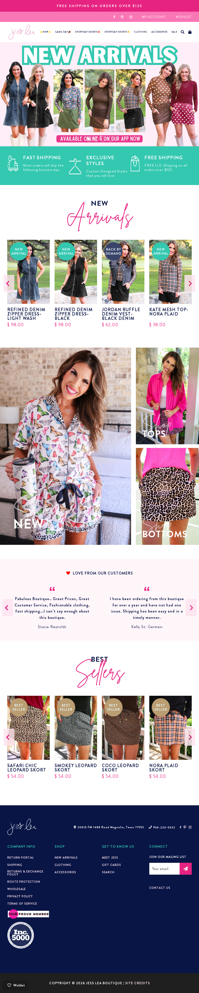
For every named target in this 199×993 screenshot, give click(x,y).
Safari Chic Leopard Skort (26, 767)
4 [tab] (110, 139)
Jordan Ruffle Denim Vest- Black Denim (121, 314)
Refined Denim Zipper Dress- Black (74, 314)
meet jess (110, 857)
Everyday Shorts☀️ (117, 31)
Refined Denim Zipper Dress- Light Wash (26, 314)
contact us (159, 887)
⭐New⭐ (45, 31)
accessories (159, 31)
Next (190, 283)
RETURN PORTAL (20, 857)
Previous (9, 283)
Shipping (14, 864)
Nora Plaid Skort (163, 767)
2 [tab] (95, 139)
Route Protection (23, 881)
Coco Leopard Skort (120, 767)
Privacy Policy (20, 896)
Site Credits (137, 983)
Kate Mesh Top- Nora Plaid (168, 312)
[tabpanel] (99, 94)
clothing (63, 864)
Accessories (65, 872)
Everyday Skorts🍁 (87, 31)
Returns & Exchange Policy (25, 873)
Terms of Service (22, 903)
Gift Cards (111, 864)
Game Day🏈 (63, 31)
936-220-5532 (164, 827)
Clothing (140, 31)
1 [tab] (88, 139)
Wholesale (16, 889)
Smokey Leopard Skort (76, 767)
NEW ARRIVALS (66, 857)
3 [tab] (103, 139)
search (108, 872)
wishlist (184, 17)
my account (154, 17)
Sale (174, 31)
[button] (183, 32)
